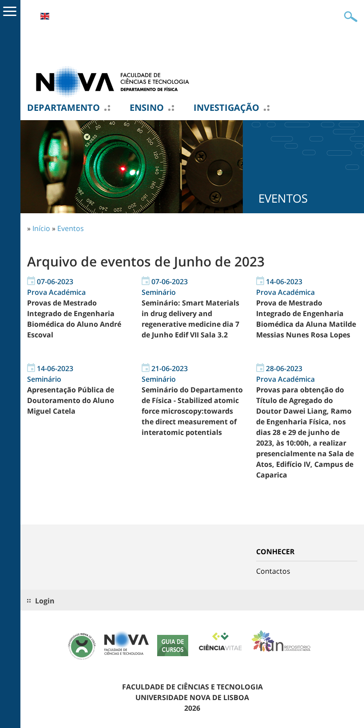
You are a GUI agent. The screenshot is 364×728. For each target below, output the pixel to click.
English (44, 16)
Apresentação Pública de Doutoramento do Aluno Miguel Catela (70, 400)
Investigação (226, 107)
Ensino (147, 107)
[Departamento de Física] (116, 81)
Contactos (273, 571)
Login (45, 601)
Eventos (70, 228)
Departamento (63, 107)
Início (41, 228)
